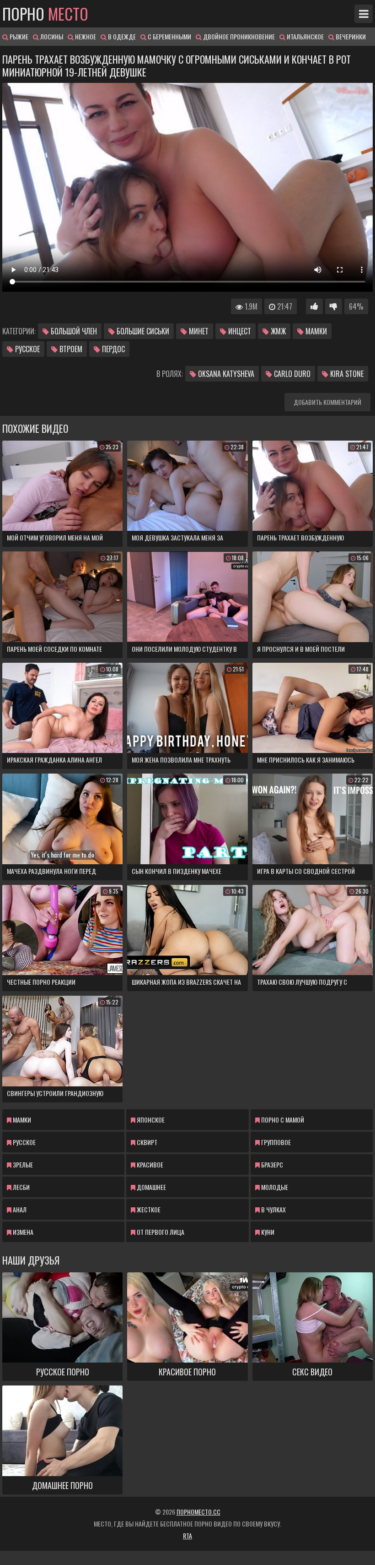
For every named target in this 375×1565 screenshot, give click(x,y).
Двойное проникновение (238, 36)
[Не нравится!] (333, 306)
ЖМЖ (277, 331)
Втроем (70, 349)
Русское (26, 349)
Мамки (315, 331)
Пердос (112, 349)
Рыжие (18, 36)
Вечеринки (350, 36)
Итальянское (304, 36)
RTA (187, 1535)
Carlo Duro (291, 373)
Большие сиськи (142, 331)
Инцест (238, 331)
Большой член (73, 331)
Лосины (51, 36)
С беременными (168, 36)
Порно (45, 14)
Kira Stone (346, 373)
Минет (198, 331)
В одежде (121, 36)
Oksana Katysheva (225, 373)
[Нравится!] (314, 306)
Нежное (85, 36)
